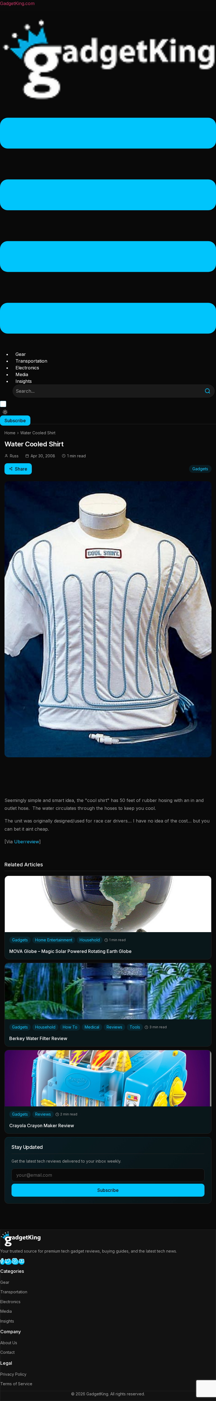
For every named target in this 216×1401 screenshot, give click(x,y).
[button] (108, 226)
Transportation (31, 361)
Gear (20, 354)
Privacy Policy (13, 1374)
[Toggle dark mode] (5, 412)
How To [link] (70, 1027)
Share (21, 469)
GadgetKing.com (17, 3)
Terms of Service (16, 1383)
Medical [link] (92, 1027)
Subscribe (108, 1190)
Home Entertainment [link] (53, 939)
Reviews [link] (114, 1027)
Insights (23, 381)
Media (21, 374)
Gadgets (200, 468)
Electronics (27, 367)
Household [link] (90, 939)
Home (9, 432)
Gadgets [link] (20, 939)
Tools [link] (135, 1027)
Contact (7, 1352)
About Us (8, 1342)
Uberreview (26, 841)
